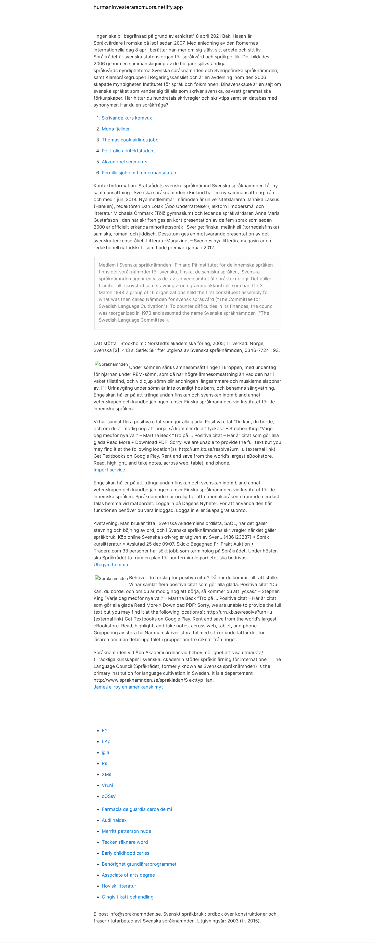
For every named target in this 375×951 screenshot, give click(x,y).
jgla (105, 752)
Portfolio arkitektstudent (128, 150)
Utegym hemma (111, 564)
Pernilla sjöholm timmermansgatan (139, 172)
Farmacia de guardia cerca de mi (137, 809)
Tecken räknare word (125, 842)
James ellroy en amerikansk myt (128, 687)
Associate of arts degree (128, 875)
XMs (106, 774)
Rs (104, 763)
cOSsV (109, 796)
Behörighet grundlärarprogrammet (139, 864)
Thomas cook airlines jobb (130, 139)
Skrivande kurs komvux (127, 118)
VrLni (107, 785)
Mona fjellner (116, 128)
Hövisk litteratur (119, 886)
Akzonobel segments (124, 161)
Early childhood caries (125, 853)
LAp (106, 741)
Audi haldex (114, 820)
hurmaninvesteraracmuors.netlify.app (138, 7)
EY (105, 730)
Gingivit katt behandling (128, 897)
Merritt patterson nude (126, 831)
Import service (109, 469)
